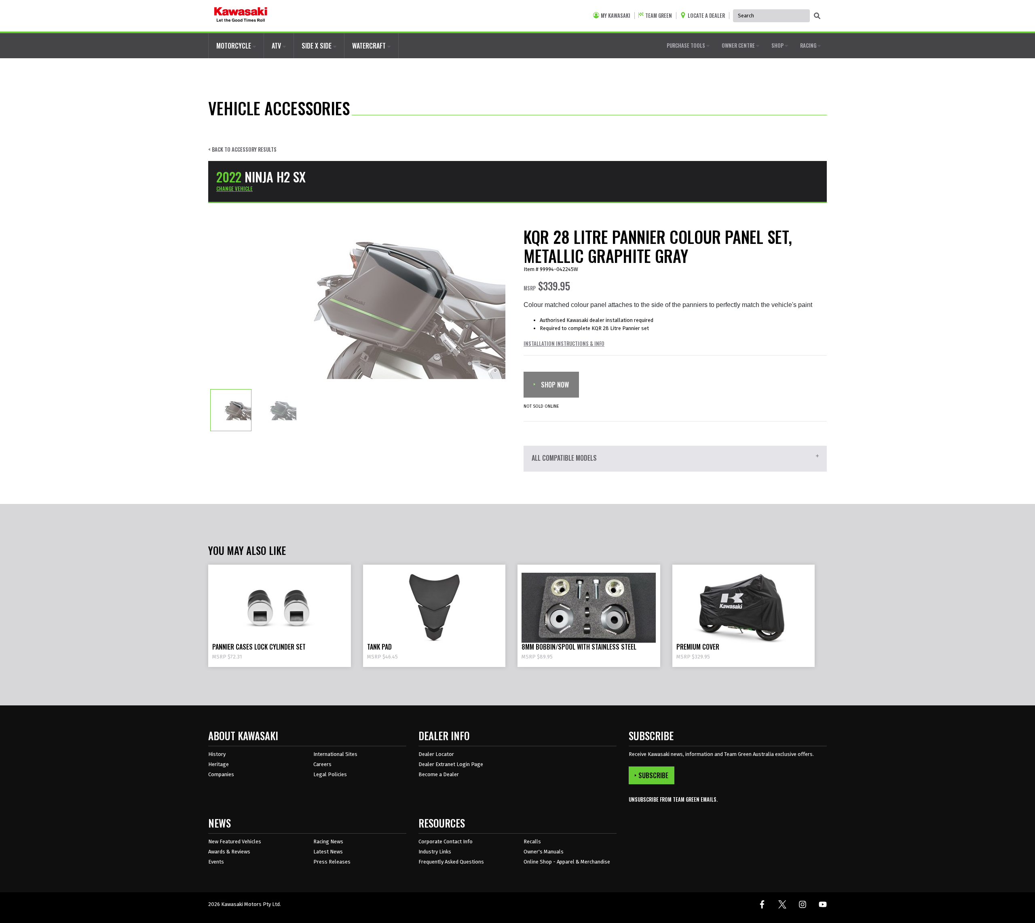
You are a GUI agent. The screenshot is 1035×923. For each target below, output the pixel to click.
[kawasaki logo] (240, 16)
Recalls (532, 841)
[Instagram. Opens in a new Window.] (802, 904)
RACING (808, 45)
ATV (277, 45)
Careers (322, 764)
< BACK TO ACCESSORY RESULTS (242, 149)
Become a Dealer (438, 774)
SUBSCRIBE (653, 775)
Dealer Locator (436, 754)
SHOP (778, 45)
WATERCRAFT (369, 45)
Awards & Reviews (229, 852)
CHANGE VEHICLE (234, 188)
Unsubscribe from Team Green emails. (673, 799)
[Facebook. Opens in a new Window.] (762, 904)
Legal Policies (330, 774)
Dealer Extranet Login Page (450, 764)
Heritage (218, 764)
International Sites (335, 754)
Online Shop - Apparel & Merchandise (567, 862)
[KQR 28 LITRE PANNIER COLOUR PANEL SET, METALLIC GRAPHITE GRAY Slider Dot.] (231, 410)
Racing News (328, 841)
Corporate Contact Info (445, 841)
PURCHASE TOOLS (686, 45)
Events (216, 862)
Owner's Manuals (544, 852)
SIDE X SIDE (317, 45)
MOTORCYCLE (234, 45)
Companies (221, 774)
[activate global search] (817, 16)
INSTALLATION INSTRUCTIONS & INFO (564, 343)
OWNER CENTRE (739, 45)
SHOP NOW (554, 385)
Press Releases (332, 862)
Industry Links (434, 852)
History (217, 754)
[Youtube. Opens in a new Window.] (823, 904)
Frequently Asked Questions (451, 862)
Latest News (328, 852)
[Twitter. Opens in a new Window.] (782, 904)
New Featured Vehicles (234, 841)
